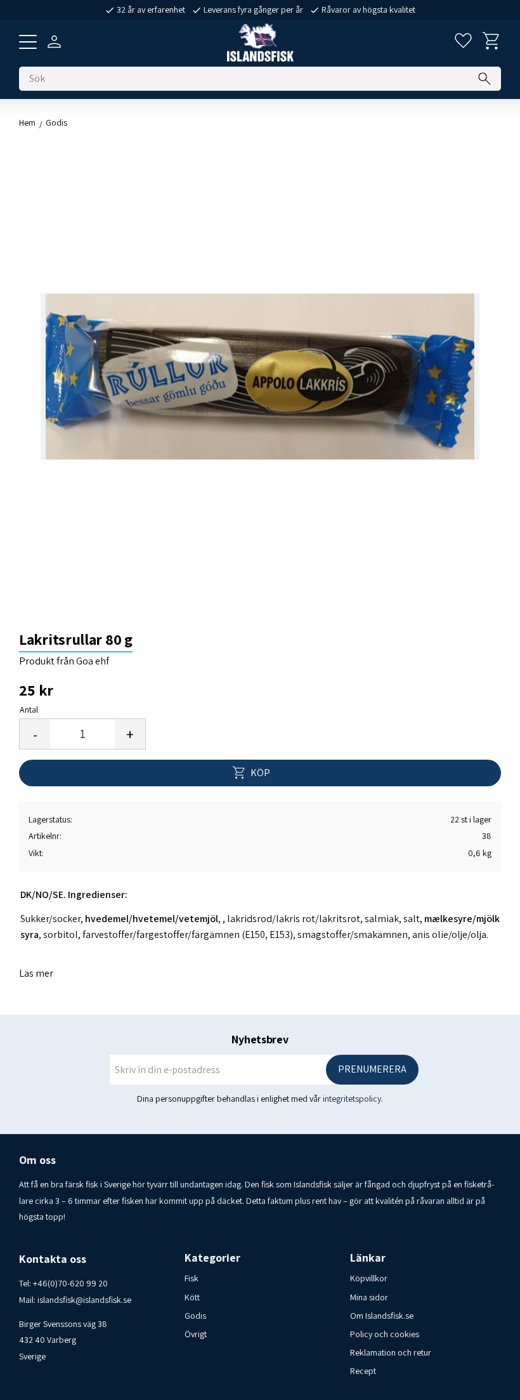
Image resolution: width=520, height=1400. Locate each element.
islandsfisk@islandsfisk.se (84, 1299)
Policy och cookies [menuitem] (384, 1334)
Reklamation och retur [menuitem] (390, 1352)
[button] (28, 42)
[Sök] (484, 78)
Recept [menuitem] (363, 1371)
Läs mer (36, 973)
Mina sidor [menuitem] (369, 1297)
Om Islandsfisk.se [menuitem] (381, 1315)
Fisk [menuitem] (191, 1278)
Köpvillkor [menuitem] (368, 1278)
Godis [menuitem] (195, 1315)
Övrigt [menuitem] (196, 1334)
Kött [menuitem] (192, 1297)
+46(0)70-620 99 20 (70, 1283)
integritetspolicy (352, 1098)
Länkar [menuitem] (368, 1258)
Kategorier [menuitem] (212, 1258)
